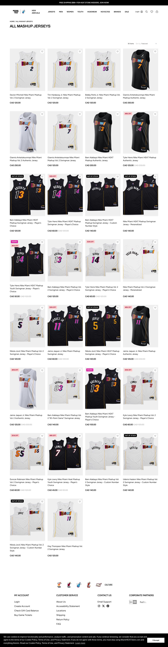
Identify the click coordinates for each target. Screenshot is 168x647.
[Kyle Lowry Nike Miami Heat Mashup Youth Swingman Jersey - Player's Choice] (65, 454)
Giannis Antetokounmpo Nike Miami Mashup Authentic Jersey (139, 96)
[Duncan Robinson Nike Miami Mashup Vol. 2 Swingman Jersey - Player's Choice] (27, 454)
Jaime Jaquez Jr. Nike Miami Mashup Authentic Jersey (139, 352)
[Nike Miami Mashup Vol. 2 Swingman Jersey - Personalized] (140, 260)
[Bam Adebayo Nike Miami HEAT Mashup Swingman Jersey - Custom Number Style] (103, 195)
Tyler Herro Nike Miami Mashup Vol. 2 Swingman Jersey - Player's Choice (101, 288)
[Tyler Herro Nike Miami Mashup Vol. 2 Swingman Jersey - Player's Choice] (103, 260)
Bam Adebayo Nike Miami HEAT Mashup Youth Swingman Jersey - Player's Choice (100, 417)
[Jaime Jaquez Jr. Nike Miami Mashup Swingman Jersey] (65, 326)
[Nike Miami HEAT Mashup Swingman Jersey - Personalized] (140, 195)
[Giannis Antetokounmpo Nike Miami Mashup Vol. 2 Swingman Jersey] (65, 132)
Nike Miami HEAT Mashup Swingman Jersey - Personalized (139, 223)
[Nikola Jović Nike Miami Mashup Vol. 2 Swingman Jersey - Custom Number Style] (27, 520)
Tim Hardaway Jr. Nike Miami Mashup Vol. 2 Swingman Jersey (64, 96)
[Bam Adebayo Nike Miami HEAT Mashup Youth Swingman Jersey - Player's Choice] (103, 388)
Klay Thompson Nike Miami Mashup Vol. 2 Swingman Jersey (65, 547)
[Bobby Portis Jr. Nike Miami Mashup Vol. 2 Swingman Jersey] (103, 70)
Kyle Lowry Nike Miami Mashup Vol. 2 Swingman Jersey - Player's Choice (139, 416)
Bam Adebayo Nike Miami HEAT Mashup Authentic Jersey (99, 159)
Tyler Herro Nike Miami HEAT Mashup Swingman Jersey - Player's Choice (64, 223)
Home (12, 21)
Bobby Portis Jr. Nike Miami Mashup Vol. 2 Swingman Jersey (102, 96)
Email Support (104, 601)
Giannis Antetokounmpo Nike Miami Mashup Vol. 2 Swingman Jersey (63, 159)
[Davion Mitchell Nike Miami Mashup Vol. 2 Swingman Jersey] (27, 70)
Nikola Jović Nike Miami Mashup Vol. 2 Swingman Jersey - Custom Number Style (27, 548)
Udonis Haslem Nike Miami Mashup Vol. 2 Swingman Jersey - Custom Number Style (140, 482)
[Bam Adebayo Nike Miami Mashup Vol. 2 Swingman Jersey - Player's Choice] (65, 260)
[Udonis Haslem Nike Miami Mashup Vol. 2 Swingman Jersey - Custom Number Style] (140, 454)
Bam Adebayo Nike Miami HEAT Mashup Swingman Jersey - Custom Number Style (101, 223)
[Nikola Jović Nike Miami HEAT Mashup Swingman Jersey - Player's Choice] (103, 326)
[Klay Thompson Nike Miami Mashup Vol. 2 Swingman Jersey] (65, 520)
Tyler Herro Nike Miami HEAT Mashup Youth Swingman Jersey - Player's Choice (26, 288)
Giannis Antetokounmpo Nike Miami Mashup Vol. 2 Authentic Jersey (26, 159)
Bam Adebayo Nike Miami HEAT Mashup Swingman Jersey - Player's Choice (25, 223)
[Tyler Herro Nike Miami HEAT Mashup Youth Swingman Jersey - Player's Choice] (27, 260)
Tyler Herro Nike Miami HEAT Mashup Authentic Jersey (139, 159)
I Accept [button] (156, 640)
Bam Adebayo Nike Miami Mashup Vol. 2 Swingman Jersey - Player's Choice (64, 288)
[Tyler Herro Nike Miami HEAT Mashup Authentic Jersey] (140, 132)
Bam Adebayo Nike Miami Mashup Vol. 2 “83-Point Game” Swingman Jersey (64, 416)
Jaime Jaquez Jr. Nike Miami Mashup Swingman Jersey (64, 352)
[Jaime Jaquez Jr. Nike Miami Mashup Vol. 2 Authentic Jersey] (27, 388)
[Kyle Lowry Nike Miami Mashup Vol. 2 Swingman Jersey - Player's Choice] (140, 388)
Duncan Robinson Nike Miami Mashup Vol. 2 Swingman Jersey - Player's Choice (26, 482)
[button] (42, 51)
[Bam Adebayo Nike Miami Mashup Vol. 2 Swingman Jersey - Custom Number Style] (103, 454)
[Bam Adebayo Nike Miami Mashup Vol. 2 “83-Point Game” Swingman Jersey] (65, 388)
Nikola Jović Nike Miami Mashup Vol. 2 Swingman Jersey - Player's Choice (27, 352)
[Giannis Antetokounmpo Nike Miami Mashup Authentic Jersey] (140, 70)
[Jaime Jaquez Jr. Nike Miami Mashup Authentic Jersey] (140, 326)
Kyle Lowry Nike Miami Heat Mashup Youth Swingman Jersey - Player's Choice (64, 482)
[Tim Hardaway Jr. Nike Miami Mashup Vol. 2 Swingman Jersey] (65, 70)
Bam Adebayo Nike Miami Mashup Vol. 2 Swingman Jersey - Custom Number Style (102, 482)
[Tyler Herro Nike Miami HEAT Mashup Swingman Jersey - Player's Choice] (65, 195)
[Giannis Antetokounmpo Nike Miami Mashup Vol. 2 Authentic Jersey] (27, 132)
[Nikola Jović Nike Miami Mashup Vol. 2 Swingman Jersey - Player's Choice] (27, 326)
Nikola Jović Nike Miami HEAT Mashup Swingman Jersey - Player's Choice (102, 352)
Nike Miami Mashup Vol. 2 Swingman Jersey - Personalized (139, 288)
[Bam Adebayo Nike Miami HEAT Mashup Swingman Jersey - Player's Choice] (27, 195)
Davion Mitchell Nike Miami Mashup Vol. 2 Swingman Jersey (25, 96)
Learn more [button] (80, 643)
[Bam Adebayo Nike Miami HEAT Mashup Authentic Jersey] (103, 132)
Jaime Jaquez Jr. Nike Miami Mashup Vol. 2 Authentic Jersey (26, 416)
